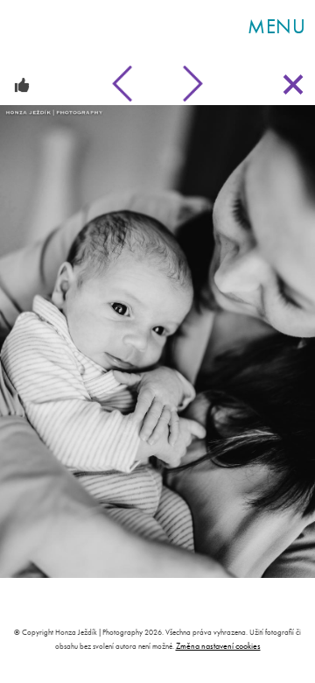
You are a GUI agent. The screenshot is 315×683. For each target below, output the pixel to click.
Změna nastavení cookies (218, 645)
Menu (277, 26)
